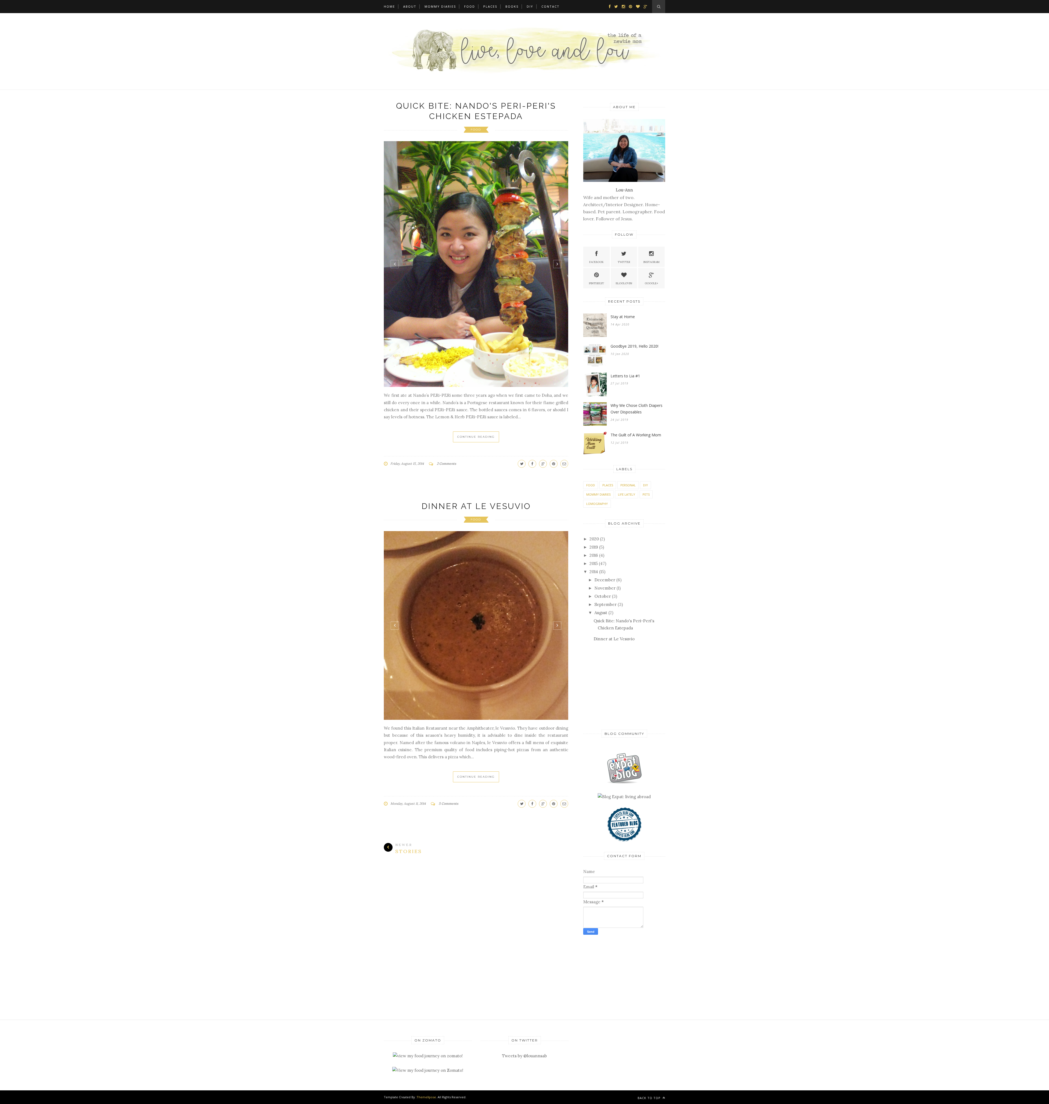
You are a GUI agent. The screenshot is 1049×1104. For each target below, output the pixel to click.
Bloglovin (624, 283)
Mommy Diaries (440, 6)
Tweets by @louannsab (524, 1055)
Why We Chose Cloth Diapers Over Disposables (636, 409)
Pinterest (596, 283)
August (600, 612)
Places (490, 6)
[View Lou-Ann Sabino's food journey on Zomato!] (427, 1070)
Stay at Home (623, 316)
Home (389, 6)
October (602, 596)
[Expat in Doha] (624, 782)
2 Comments (446, 356)
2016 (594, 555)
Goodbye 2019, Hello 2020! (634, 346)
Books (511, 6)
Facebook (596, 262)
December (604, 579)
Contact (550, 6)
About (409, 6)
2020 (594, 538)
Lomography (597, 504)
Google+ (651, 283)
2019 (594, 547)
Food (469, 6)
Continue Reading (476, 329)
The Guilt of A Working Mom (636, 434)
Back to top (650, 1098)
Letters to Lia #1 (625, 375)
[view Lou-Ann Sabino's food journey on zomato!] (428, 1055)
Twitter (624, 262)
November (604, 588)
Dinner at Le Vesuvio (476, 398)
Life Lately (626, 494)
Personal (628, 485)
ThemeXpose (426, 1097)
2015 (594, 563)
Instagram (651, 262)
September (605, 604)
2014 (594, 571)
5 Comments (448, 667)
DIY (530, 6)
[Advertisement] (617, 685)
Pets (646, 494)
